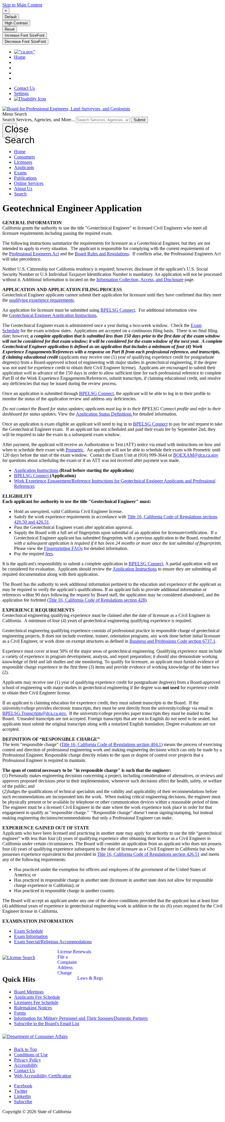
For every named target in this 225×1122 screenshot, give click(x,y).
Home (19, 151)
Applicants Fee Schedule (37, 997)
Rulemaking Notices (33, 1007)
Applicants (24, 167)
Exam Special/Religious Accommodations (53, 941)
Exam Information (31, 936)
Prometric (74, 449)
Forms (20, 1012)
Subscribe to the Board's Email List (46, 1023)
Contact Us (24, 88)
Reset (10, 29)
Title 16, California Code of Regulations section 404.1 (111, 744)
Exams (20, 172)
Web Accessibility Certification (42, 1075)
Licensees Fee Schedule (36, 1002)
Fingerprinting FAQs (63, 548)
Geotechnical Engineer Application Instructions (52, 315)
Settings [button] (21, 93)
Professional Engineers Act (34, 253)
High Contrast (16, 23)
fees (49, 553)
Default (11, 17)
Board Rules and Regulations (102, 253)
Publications (25, 178)
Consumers (24, 156)
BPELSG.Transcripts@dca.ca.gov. (34, 713)
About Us (23, 188)
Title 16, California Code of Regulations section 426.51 (148, 854)
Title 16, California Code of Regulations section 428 (97, 600)
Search (20, 193)
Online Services (28, 183)
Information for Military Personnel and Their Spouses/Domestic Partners (81, 1018)
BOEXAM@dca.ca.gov (195, 455)
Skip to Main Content (22, 4)
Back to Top (25, 1049)
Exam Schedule (28, 931)
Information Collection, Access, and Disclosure (139, 279)
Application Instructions (36, 470)
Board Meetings (29, 991)
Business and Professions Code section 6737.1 (172, 641)
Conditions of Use (31, 1054)
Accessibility (26, 1065)
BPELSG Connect (117, 310)
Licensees (23, 162)
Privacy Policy (27, 1059)
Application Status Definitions (104, 413)
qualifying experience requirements (41, 300)
